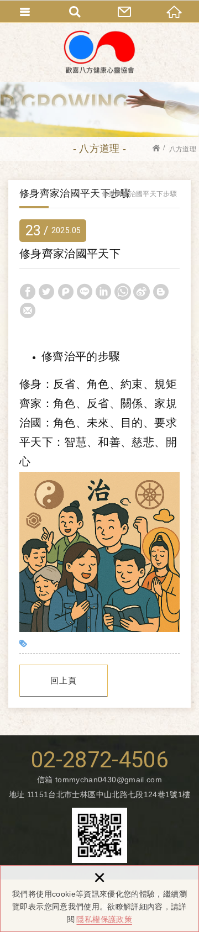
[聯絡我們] (124, 11)
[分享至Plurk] (65, 291)
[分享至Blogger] (161, 291)
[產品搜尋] (75, 11)
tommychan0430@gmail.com (108, 779)
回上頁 (63, 680)
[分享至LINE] (84, 291)
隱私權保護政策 (104, 919)
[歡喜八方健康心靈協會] (99, 51)
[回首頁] (174, 11)
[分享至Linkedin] (103, 291)
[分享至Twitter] (46, 291)
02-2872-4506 (99, 760)
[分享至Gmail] (27, 310)
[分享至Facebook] (27, 291)
